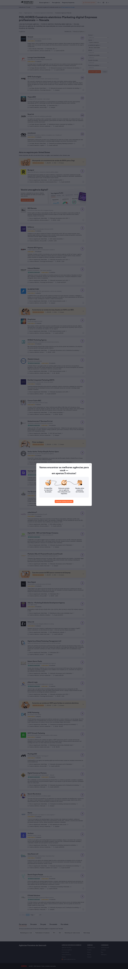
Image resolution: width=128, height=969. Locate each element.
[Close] (90, 465)
